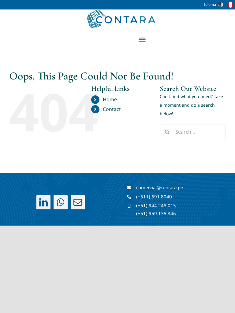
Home (110, 99)
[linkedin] (43, 202)
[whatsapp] (61, 202)
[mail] (78, 202)
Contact (112, 109)
